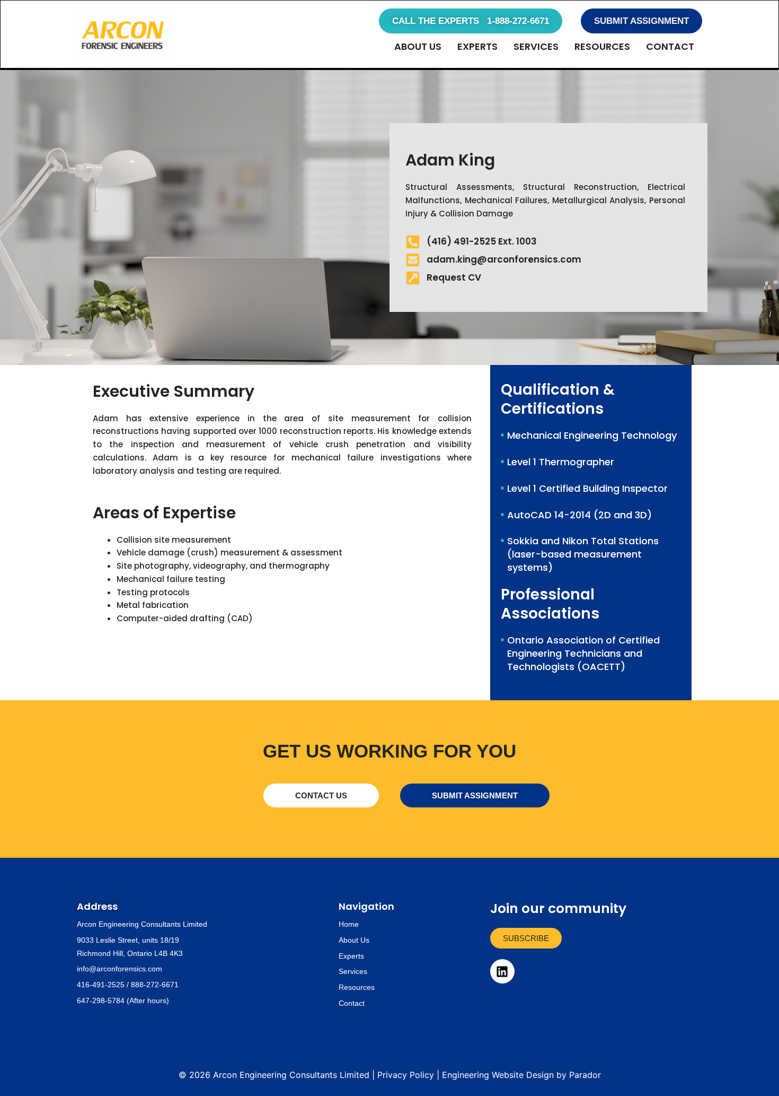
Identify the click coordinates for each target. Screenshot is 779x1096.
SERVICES (536, 46)
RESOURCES (602, 46)
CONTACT (670, 46)
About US (417, 46)
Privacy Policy (405, 1074)
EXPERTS (477, 46)
